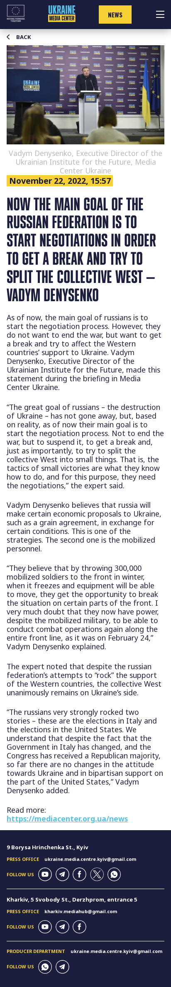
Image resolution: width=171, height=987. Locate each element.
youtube (45, 874)
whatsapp (114, 874)
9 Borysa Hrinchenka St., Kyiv (47, 847)
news (115, 14)
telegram (62, 874)
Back (23, 37)
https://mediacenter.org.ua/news (67, 819)
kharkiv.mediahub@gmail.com (80, 911)
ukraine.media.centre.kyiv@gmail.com (90, 859)
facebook (79, 874)
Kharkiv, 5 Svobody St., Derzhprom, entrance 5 (72, 899)
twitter (97, 874)
